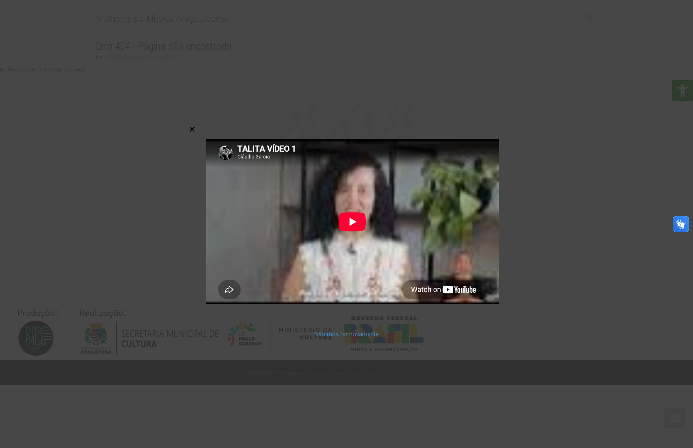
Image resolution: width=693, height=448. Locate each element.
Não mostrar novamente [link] (346, 333)
